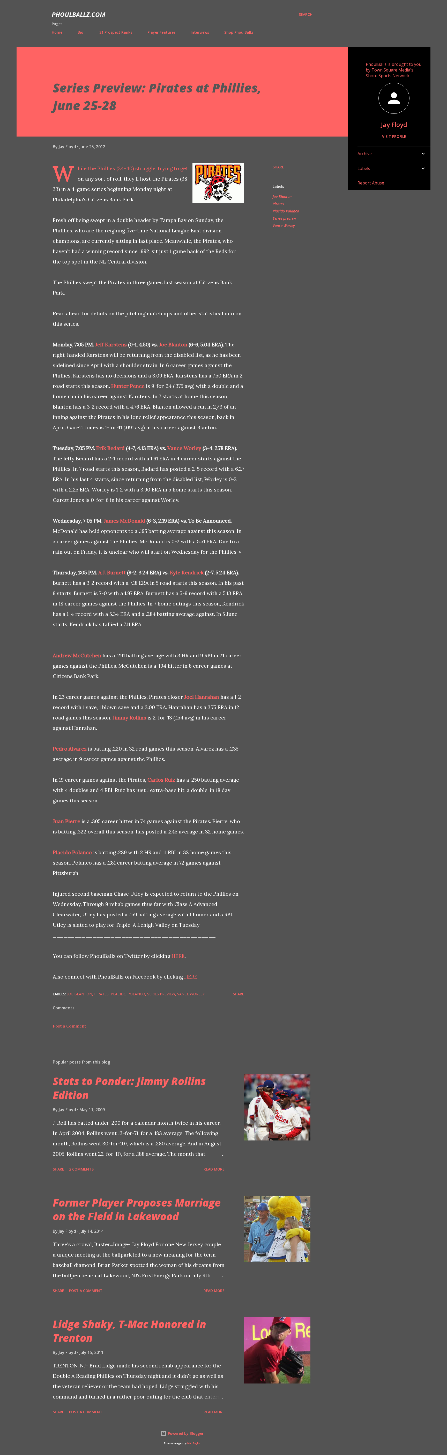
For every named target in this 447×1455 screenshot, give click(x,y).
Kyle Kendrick (187, 572)
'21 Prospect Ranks (115, 32)
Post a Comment (69, 1026)
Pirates (278, 203)
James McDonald (124, 520)
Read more (214, 1169)
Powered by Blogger (185, 1433)
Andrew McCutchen (77, 655)
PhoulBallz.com (78, 14)
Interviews (200, 32)
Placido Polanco (72, 852)
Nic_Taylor (193, 1443)
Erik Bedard (110, 448)
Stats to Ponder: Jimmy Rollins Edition (129, 1088)
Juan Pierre (66, 821)
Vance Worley (184, 448)
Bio (80, 32)
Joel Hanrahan (201, 697)
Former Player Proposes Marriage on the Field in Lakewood (137, 1209)
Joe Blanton (173, 344)
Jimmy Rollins (129, 717)
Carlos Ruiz (161, 779)
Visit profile (394, 136)
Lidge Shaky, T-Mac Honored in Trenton (129, 1331)
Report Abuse (370, 183)
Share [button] (278, 167)
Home (57, 32)
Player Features (161, 32)
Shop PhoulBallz (238, 32)
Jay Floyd (394, 124)
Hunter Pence (128, 386)
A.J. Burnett (112, 572)
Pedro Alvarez (70, 748)
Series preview (284, 218)
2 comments (81, 1169)
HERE (178, 956)
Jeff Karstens (111, 344)
